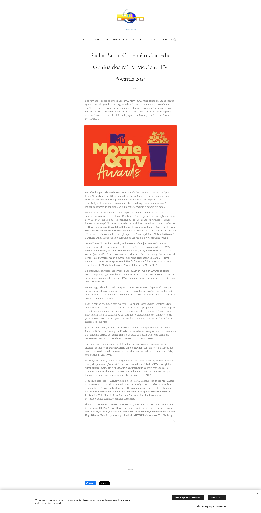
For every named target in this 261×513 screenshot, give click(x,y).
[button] (169, 39)
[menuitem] (87, 39)
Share (92, 483)
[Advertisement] (130, 446)
